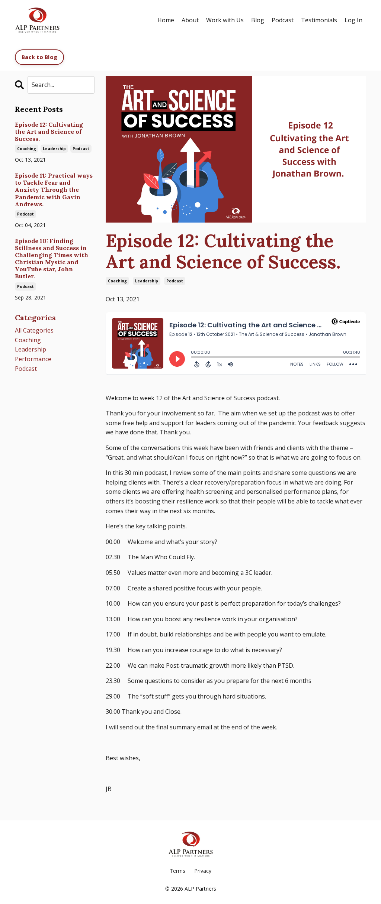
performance (33, 359)
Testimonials (319, 20)
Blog (257, 20)
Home (165, 20)
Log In (353, 20)
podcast (174, 280)
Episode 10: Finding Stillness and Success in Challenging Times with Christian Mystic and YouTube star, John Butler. (51, 258)
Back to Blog (39, 57)
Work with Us (225, 20)
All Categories (34, 330)
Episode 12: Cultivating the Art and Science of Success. (49, 131)
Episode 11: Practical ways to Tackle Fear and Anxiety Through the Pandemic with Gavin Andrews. (54, 190)
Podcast (283, 20)
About (190, 20)
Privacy (202, 870)
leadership (146, 280)
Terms (177, 870)
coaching (117, 280)
